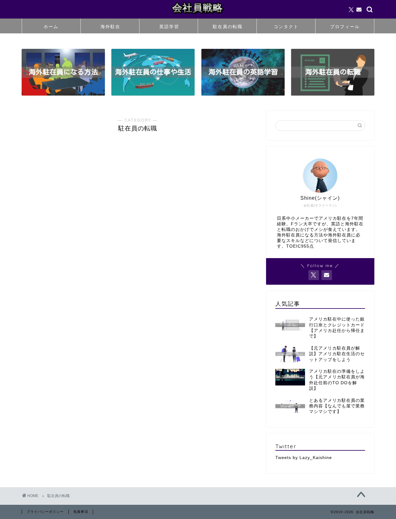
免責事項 (80, 511)
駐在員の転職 (228, 26)
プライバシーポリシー (45, 511)
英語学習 (169, 26)
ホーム (51, 26)
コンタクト (286, 26)
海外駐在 (110, 26)
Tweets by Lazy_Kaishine (303, 457)
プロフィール (345, 26)
